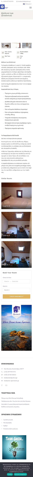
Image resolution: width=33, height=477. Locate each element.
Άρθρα (5, 425)
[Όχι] (31, 470)
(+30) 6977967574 (8, 1)
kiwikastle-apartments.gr (11, 380)
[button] (2, 6)
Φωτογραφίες (7, 422)
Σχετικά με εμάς (8, 419)
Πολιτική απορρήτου (20, 474)
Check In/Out (7, 277)
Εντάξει (10, 474)
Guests (5, 286)
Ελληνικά (28, 4)
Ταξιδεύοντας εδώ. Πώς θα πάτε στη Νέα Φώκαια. (16, 401)
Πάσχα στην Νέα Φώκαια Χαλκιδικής (12, 398)
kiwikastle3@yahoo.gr (24, 1)
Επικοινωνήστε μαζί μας (10, 428)
